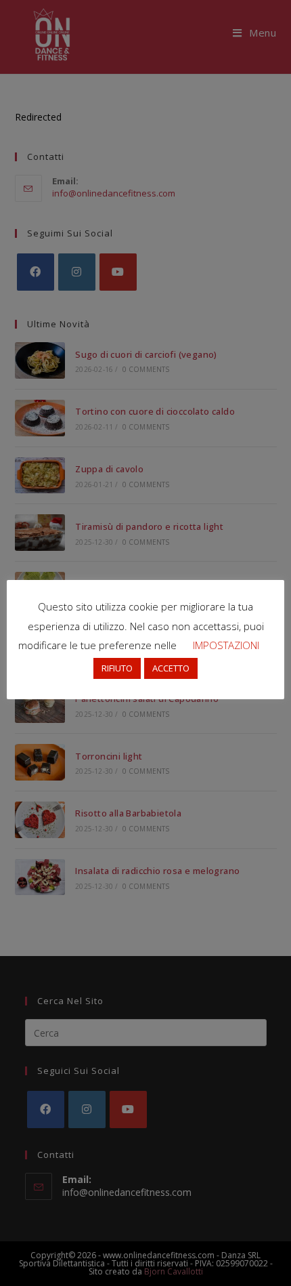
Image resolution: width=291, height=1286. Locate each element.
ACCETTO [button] (170, 668)
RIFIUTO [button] (117, 668)
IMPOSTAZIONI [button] (226, 645)
